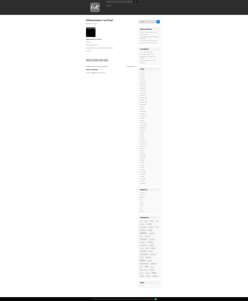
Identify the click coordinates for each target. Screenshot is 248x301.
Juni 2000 (142, 176)
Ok (155, 299)
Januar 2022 (142, 90)
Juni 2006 (142, 167)
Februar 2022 (143, 88)
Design (150, 230)
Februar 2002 (143, 171)
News (141, 199)
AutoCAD (149, 224)
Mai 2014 (142, 134)
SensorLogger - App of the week (147, 54)
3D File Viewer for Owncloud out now (148, 42)
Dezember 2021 (143, 92)
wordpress (155, 276)
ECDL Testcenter (142, 242)
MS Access (148, 257)
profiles (109, 5)
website (148, 276)
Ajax (146, 221)
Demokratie (142, 230)
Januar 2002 (142, 174)
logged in (94, 72)
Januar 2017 (142, 113)
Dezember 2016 (143, 116)
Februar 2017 (143, 111)
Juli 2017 (142, 106)
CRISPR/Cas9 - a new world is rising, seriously (148, 57)
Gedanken (151, 245)
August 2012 (142, 146)
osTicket (95, 60)
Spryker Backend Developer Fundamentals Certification (149, 37)
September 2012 (143, 144)
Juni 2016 (142, 120)
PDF (101, 60)
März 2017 (142, 109)
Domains (142, 195)
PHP (106, 60)
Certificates (142, 192)
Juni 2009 (142, 160)
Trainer (141, 276)
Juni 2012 (142, 148)
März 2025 (142, 72)
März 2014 (142, 139)
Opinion (142, 202)
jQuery (151, 251)
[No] (246, 299)
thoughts (147, 273)
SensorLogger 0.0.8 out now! (146, 52)
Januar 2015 (142, 130)
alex (96, 23)
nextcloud (149, 260)
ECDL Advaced (148, 236)
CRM (156, 227)
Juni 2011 (142, 153)
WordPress (142, 211)
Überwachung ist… (131, 66)
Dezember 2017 (143, 99)
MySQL (88, 60)
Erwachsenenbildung (143, 245)
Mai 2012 (142, 150)
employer (150, 242)
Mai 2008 (142, 162)
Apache (151, 221)
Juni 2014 (142, 132)
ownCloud (153, 263)
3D (141, 221)
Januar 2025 (142, 74)
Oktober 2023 (143, 83)
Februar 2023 (143, 86)
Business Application (143, 227)
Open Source (144, 263)
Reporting (152, 269)
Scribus (141, 273)
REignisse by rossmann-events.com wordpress (97, 66)
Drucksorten (152, 233)
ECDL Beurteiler (143, 239)
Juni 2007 (142, 164)
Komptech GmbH (144, 34)
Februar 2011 (143, 155)
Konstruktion (143, 254)
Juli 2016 (142, 118)
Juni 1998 (142, 181)
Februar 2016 (143, 123)
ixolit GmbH (142, 62)
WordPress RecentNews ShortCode (147, 60)
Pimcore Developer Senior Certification (148, 40)
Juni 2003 (142, 169)
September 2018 (143, 97)
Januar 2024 (142, 81)
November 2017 (143, 102)
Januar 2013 (142, 141)
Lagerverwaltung (152, 254)
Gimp (141, 248)
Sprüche (142, 206)
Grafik (147, 248)
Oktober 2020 (143, 95)
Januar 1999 (142, 178)
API (156, 221)
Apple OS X (141, 224)
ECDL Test (152, 239)
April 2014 (142, 137)
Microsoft (141, 257)
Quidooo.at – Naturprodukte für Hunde (148, 32)
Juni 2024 (142, 76)
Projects (142, 204)
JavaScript (143, 251)
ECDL (141, 236)
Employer (142, 197)
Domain (143, 233)
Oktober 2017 (143, 104)
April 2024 (142, 79)
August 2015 (142, 127)
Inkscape (153, 248)
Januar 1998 (142, 183)
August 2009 (142, 157)
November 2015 (143, 125)
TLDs (141, 209)
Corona (151, 227)
